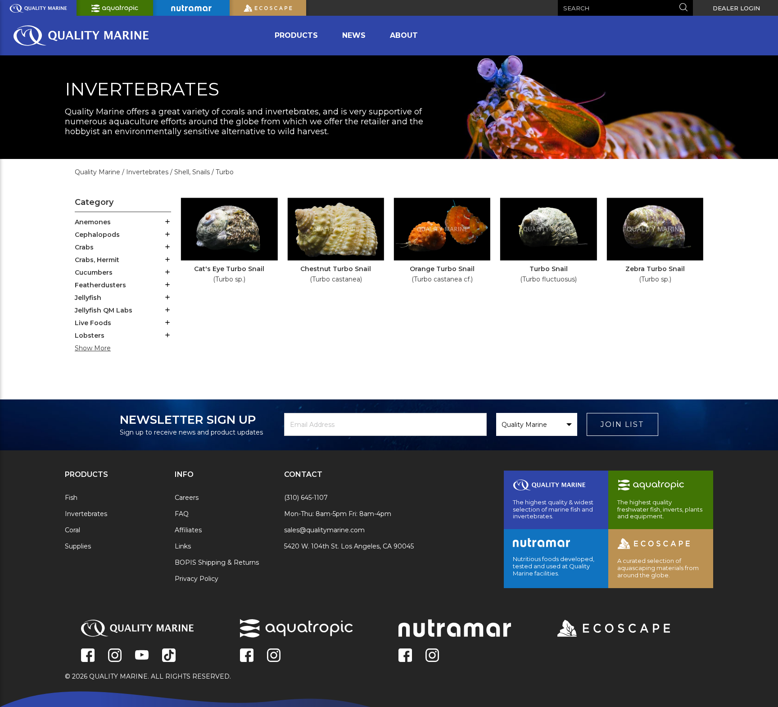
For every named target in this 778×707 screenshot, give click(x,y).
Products (296, 35)
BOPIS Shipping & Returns (217, 562)
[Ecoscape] (602, 629)
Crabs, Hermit (97, 260)
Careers (187, 498)
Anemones (93, 222)
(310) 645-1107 (306, 498)
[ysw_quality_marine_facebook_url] (88, 656)
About (404, 35)
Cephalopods (97, 235)
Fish (71, 498)
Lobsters (89, 335)
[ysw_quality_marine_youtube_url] (142, 656)
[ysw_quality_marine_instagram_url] (115, 656)
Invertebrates (86, 514)
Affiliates (188, 530)
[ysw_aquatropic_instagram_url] (273, 656)
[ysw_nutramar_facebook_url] (405, 656)
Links (183, 546)
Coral (72, 530)
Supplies (78, 546)
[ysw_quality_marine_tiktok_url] (169, 656)
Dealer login (736, 8)
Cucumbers (94, 272)
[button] (167, 222)
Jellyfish (88, 298)
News (354, 35)
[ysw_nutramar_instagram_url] (432, 656)
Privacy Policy (196, 579)
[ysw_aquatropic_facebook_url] (246, 656)
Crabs (84, 247)
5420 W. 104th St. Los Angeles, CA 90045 (349, 546)
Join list (622, 424)
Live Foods (93, 323)
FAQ (182, 514)
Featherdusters (100, 285)
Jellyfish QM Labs (103, 310)
